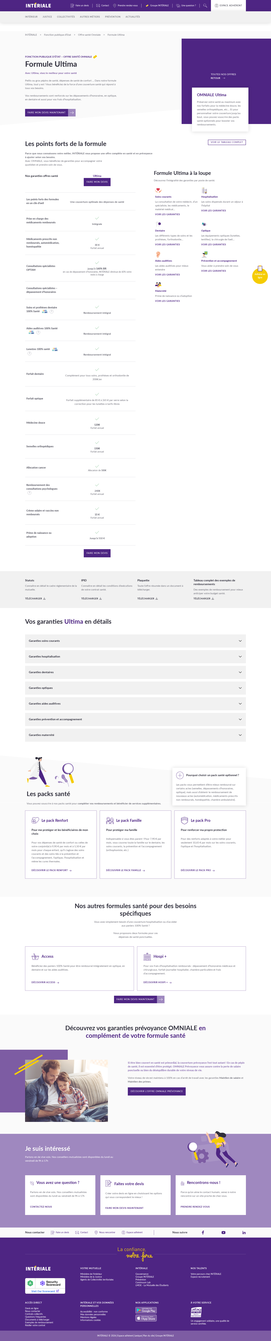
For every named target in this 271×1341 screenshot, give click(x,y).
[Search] (205, 6)
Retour (215, 78)
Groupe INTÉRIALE (145, 1277)
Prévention (113, 17)
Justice (47, 17)
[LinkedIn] (244, 1232)
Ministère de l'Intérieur (91, 1274)
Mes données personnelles (93, 1315)
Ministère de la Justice (91, 1277)
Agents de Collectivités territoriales (97, 1280)
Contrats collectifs (34, 1314)
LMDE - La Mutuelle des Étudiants (152, 1285)
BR (104, 268)
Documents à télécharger (37, 1320)
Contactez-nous (41, 1207)
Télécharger (33, 599)
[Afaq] (200, 1312)
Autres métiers (90, 17)
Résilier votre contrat (35, 1325)
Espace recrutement (200, 1277)
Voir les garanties (167, 214)
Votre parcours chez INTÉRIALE (206, 1274)
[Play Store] (163, 1310)
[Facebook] (203, 1232)
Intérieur (31, 17)
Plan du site (148, 1336)
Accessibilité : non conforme (94, 1312)
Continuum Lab (143, 1283)
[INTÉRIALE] (43, 5)
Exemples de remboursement (39, 1323)
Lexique (138, 1336)
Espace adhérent (231, 6)
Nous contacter (32, 1311)
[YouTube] (223, 1232)
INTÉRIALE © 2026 (106, 1336)
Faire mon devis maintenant (124, 1208)
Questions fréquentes (35, 1317)
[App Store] (163, 1318)
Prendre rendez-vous (195, 1207)
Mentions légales (88, 1317)
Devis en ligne (31, 1308)
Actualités (133, 17)
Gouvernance (142, 1274)
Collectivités (66, 17)
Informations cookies (90, 1320)
